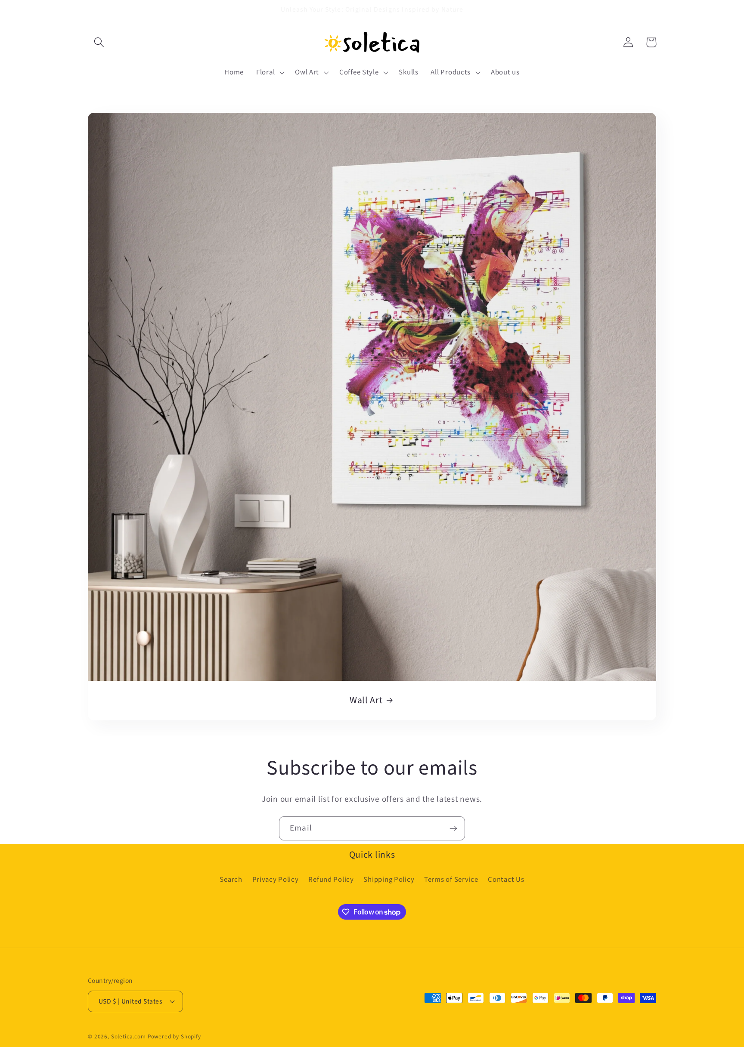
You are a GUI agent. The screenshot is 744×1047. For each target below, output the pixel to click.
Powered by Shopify (174, 1036)
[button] (99, 42)
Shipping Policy (388, 879)
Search (231, 879)
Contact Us (506, 879)
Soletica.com (128, 1036)
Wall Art (366, 701)
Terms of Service (451, 879)
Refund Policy (330, 879)
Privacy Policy (275, 879)
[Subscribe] (453, 828)
